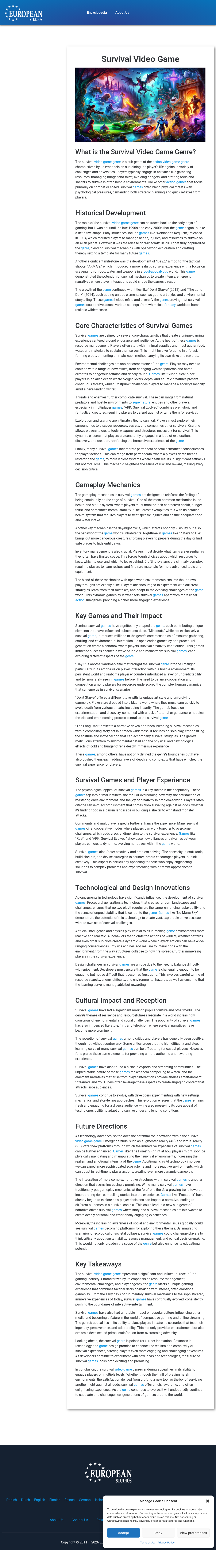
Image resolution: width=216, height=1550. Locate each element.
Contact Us (80, 1520)
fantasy (170, 305)
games (181, 182)
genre (116, 162)
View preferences (193, 1533)
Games (154, 374)
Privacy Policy (166, 1542)
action (157, 162)
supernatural (141, 402)
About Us (122, 13)
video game (103, 162)
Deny (158, 1533)
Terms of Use (147, 1542)
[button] (207, 1501)
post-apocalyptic (155, 271)
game (190, 271)
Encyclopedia (97, 13)
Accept (123, 1533)
